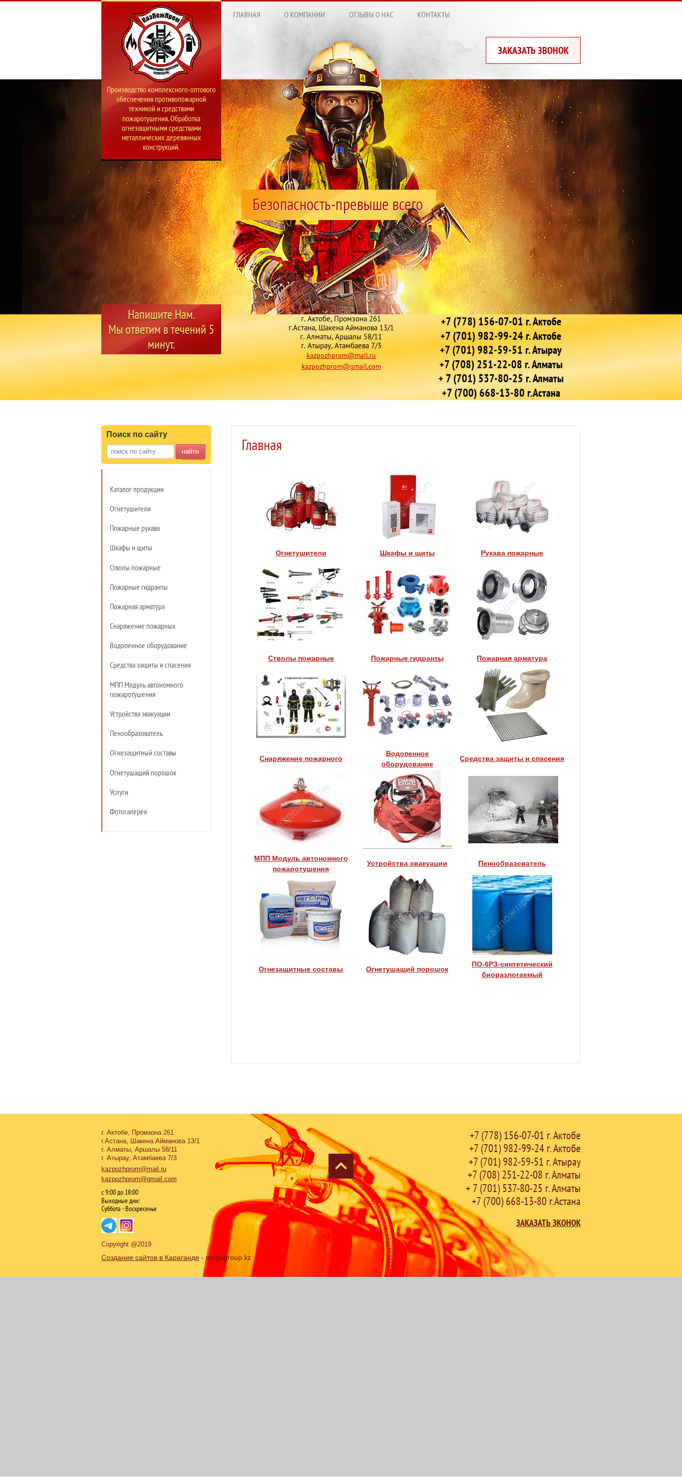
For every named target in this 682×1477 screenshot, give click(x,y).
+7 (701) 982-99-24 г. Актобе (500, 336)
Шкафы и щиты (407, 553)
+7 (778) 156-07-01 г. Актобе (501, 321)
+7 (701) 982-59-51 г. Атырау (501, 350)
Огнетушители (301, 553)
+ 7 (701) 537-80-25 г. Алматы (501, 378)
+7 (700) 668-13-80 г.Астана (501, 393)
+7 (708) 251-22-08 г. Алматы (501, 364)
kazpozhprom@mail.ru (341, 355)
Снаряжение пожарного (301, 758)
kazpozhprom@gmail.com (341, 366)
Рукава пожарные (512, 553)
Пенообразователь (512, 863)
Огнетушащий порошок (407, 969)
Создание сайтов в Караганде (150, 1257)
